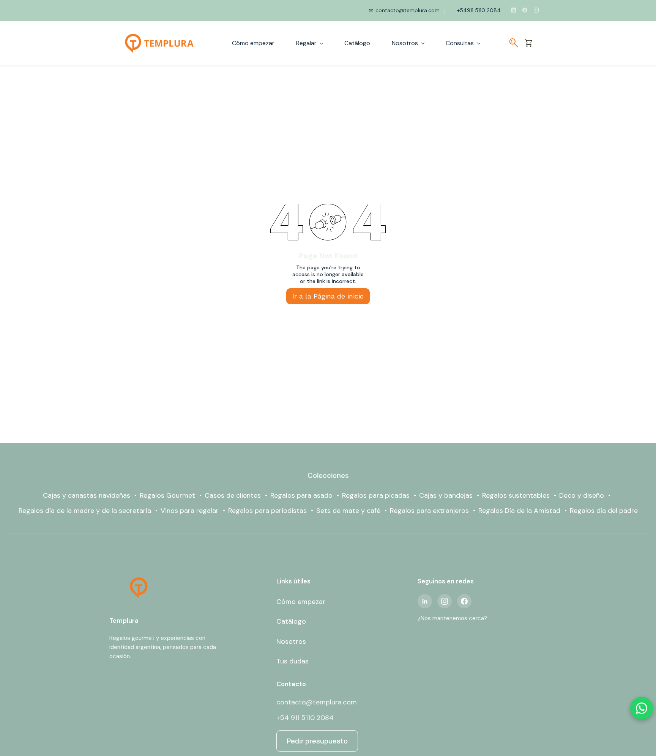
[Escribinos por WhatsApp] (641, 708)
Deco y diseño (581, 495)
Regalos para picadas (376, 495)
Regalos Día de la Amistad (519, 510)
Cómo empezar (300, 601)
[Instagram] (444, 601)
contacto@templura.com (316, 702)
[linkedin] (513, 10)
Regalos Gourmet (167, 495)
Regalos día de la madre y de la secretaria (85, 510)
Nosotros (291, 641)
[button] (531, 42)
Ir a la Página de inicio (328, 296)
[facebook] (524, 10)
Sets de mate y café (348, 510)
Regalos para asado (301, 495)
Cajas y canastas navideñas (86, 495)
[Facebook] (464, 601)
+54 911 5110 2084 (305, 717)
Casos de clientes (233, 495)
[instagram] (536, 10)
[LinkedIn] (425, 601)
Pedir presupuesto (317, 740)
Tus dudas (292, 661)
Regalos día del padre (604, 510)
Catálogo (291, 621)
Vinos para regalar (190, 510)
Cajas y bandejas (446, 495)
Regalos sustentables (516, 495)
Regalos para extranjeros (429, 510)
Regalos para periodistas (267, 510)
